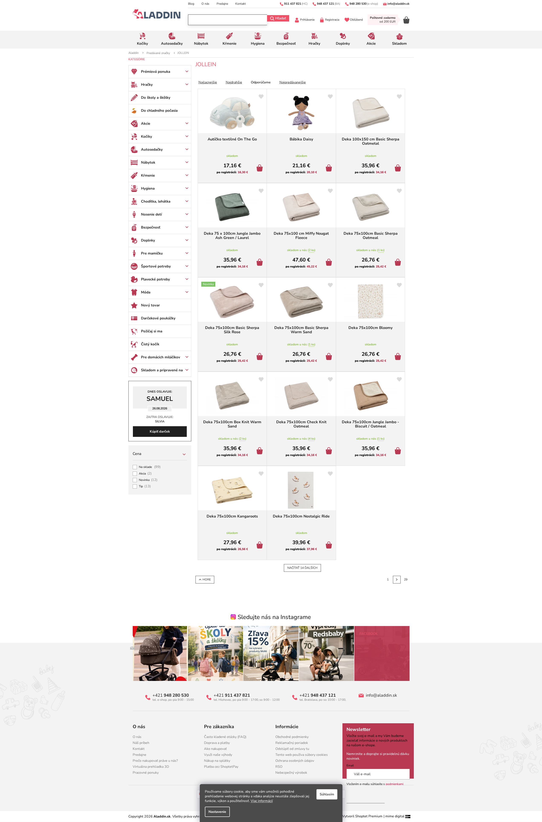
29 (405, 580)
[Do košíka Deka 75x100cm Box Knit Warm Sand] (260, 451)
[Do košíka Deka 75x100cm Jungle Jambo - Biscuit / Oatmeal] (398, 451)
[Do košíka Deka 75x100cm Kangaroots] (260, 546)
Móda (145, 292)
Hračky (147, 84)
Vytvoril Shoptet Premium (362, 816)
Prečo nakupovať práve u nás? (155, 760)
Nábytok (148, 162)
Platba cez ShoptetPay (221, 766)
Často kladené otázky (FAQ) (225, 737)
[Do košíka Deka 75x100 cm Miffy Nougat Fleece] (329, 263)
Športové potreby (156, 266)
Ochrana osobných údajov (294, 760)
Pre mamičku (152, 253)
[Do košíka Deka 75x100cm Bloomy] (398, 357)
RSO (278, 766)
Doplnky (148, 240)
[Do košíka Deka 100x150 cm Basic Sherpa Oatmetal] (398, 168)
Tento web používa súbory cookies (301, 754)
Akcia (145, 474)
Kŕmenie (148, 175)
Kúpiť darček (160, 431)
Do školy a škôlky (155, 97)
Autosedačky (152, 149)
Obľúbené (356, 20)
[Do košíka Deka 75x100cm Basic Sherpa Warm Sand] (329, 357)
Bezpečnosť (150, 227)
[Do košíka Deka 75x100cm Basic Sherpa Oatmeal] (398, 263)
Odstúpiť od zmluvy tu (292, 748)
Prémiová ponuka (155, 71)
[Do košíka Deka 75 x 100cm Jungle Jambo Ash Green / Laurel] (260, 263)
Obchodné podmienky (292, 737)
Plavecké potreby (155, 279)
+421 (170, 695)
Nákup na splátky (217, 760)
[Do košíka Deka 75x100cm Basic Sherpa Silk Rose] (260, 357)
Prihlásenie (307, 20)
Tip (145, 486)
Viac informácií (262, 801)
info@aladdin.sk (381, 695)
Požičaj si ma (151, 331)
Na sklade (150, 467)
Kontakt (240, 4)
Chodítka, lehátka (155, 201)
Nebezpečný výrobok (291, 772)
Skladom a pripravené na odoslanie (162, 372)
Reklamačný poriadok (291, 743)
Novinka (148, 480)
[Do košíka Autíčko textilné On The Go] (260, 168)
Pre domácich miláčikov (160, 357)
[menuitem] (142, 40)
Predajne (222, 4)
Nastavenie (217, 811)
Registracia (332, 20)
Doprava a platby (217, 743)
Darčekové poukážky (158, 318)
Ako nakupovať (215, 748)
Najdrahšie (234, 82)
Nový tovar (150, 305)
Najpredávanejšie (292, 82)
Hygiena (148, 188)
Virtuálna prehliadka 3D (151, 766)
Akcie (145, 123)
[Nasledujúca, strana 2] (397, 579)
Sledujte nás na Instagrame (274, 617)
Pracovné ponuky (146, 772)
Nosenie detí (151, 214)
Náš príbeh (141, 743)
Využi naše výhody (218, 754)
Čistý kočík (150, 344)
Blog (191, 4)
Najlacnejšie (207, 82)
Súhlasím (327, 794)
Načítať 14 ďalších (302, 568)
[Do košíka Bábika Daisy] (329, 168)
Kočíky (146, 136)
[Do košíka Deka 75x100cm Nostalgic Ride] (329, 546)
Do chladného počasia (159, 110)
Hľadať (280, 18)
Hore (207, 580)
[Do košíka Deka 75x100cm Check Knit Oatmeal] (329, 451)
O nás (205, 4)
